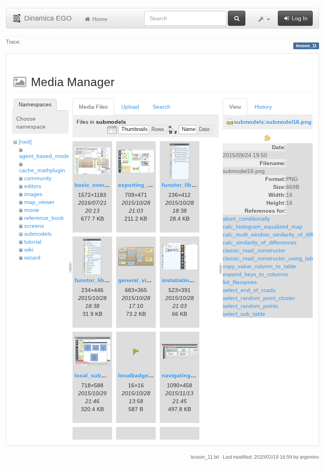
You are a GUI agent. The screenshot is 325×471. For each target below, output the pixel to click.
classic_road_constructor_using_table (270, 258)
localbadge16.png (142, 375)
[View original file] (267, 137)
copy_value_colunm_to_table (259, 266)
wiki (28, 249)
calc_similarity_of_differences (259, 242)
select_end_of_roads (249, 290)
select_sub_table (244, 314)
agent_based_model (45, 156)
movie (31, 210)
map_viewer (39, 202)
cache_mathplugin (42, 170)
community (38, 178)
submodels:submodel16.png (273, 122)
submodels (38, 234)
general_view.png (142, 280)
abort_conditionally (246, 218)
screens (34, 226)
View (235, 107)
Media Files (93, 107)
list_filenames (240, 282)
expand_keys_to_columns (255, 274)
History (263, 107)
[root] (25, 141)
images (33, 194)
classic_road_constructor (254, 250)
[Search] (236, 18)
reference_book (44, 218)
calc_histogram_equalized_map (262, 226)
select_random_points (250, 306)
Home (99, 19)
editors (32, 186)
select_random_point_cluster (259, 298)
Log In (299, 18)
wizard (32, 257)
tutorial (32, 241)
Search (161, 107)
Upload (130, 107)
